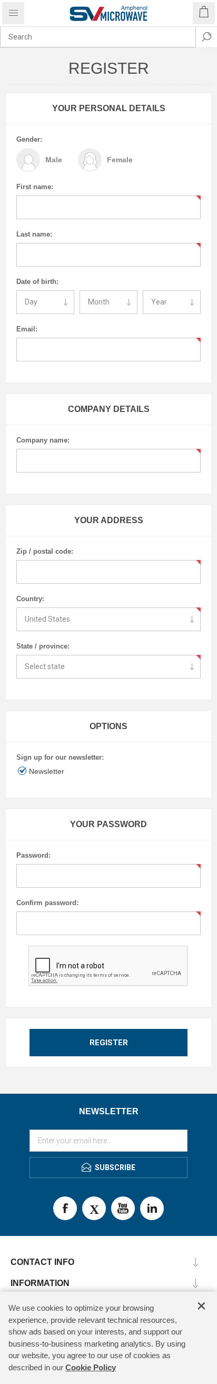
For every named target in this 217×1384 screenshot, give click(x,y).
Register (109, 1042)
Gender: (29, 139)
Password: (33, 855)
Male (53, 159)
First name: (34, 187)
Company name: (43, 440)
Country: (30, 599)
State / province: (43, 646)
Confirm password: (47, 903)
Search (206, 36)
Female (120, 159)
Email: (26, 329)
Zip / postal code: (44, 551)
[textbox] (98, 36)
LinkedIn (152, 1208)
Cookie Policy (90, 1367)
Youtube (123, 1208)
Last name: (34, 234)
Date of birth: (37, 282)
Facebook (65, 1208)
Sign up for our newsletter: (60, 757)
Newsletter (46, 771)
